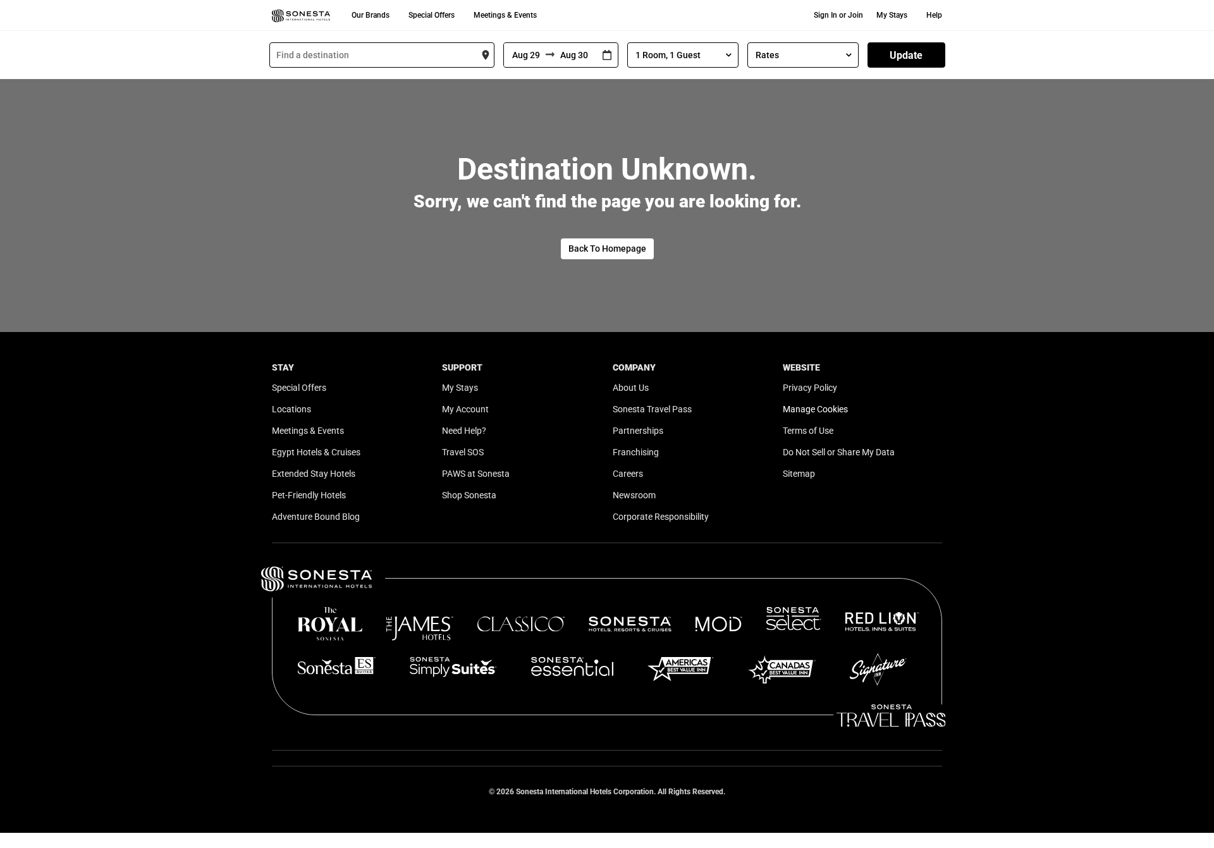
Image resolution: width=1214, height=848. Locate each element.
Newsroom (634, 495)
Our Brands (370, 15)
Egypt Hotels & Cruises (316, 452)
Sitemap (799, 474)
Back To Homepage (607, 248)
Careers (628, 474)
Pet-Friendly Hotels (309, 495)
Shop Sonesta (469, 495)
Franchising (636, 452)
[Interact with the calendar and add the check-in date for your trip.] (607, 55)
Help (934, 15)
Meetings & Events (505, 15)
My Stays (891, 15)
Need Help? (464, 431)
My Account (465, 409)
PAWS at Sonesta (476, 474)
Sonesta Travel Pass (652, 409)
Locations (291, 409)
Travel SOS (463, 452)
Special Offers (431, 15)
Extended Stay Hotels (313, 474)
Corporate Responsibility (661, 517)
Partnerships (638, 431)
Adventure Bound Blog (316, 517)
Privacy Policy (810, 388)
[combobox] (381, 55)
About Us (631, 388)
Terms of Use (808, 431)
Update (906, 55)
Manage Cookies (815, 409)
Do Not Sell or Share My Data (839, 452)
